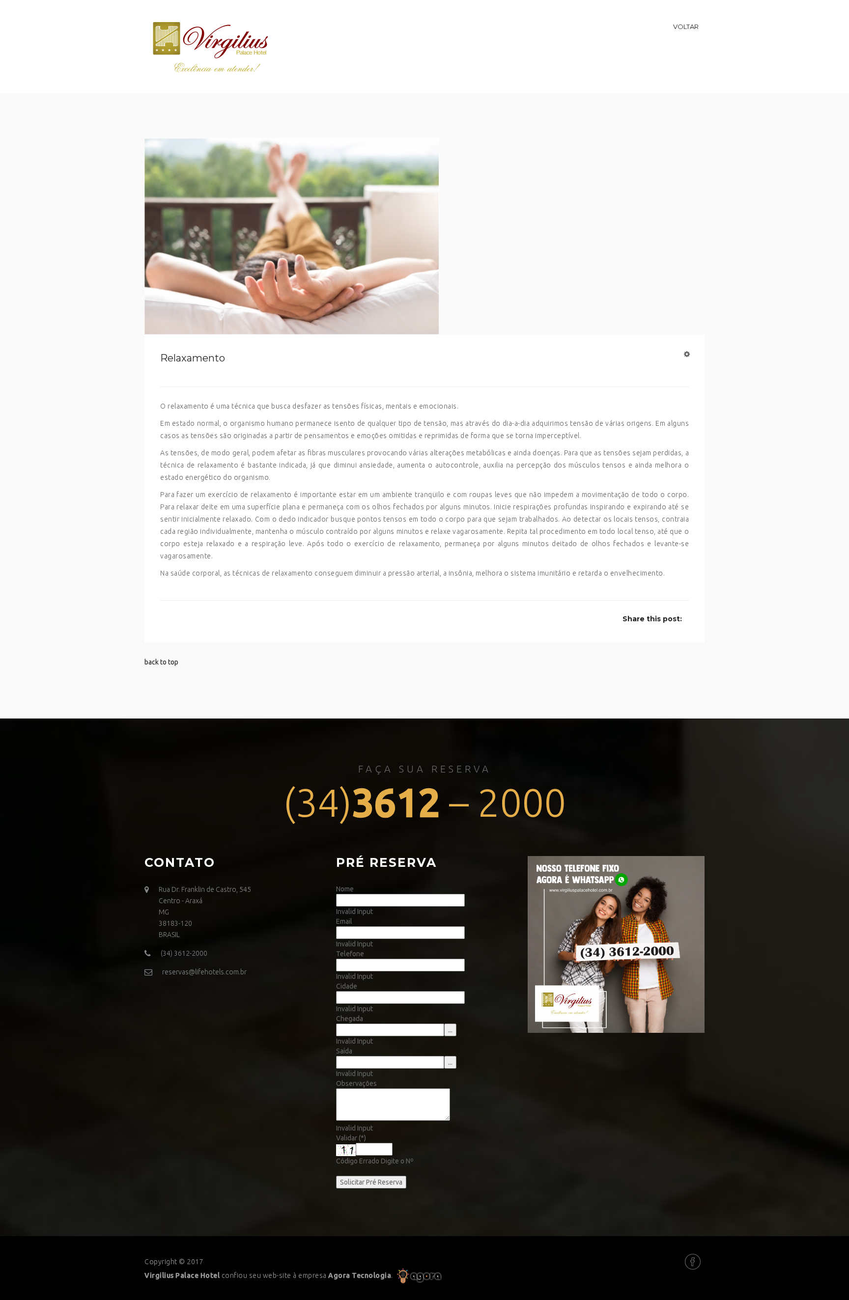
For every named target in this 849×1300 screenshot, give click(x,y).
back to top (161, 662)
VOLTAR (686, 26)
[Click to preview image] (291, 236)
